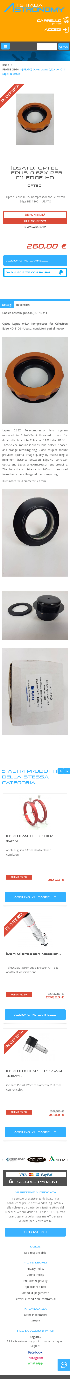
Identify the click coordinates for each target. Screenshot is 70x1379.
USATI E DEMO (10, 69)
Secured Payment (37, 1182)
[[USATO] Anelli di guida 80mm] (35, 812)
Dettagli (7, 305)
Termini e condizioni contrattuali (35, 1299)
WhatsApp (35, 1363)
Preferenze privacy (35, 1281)
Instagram (35, 1358)
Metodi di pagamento (35, 1293)
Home (5, 65)
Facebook (35, 1352)
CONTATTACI (35, 1232)
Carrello (49, 21)
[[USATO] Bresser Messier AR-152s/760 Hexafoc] (35, 929)
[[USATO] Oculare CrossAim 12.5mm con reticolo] (35, 1047)
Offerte (35, 1321)
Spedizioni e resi (35, 1287)
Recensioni (23, 305)
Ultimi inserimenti (35, 1315)
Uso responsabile (35, 1252)
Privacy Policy (35, 1268)
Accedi (53, 29)
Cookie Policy (35, 1275)
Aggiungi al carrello (35, 897)
